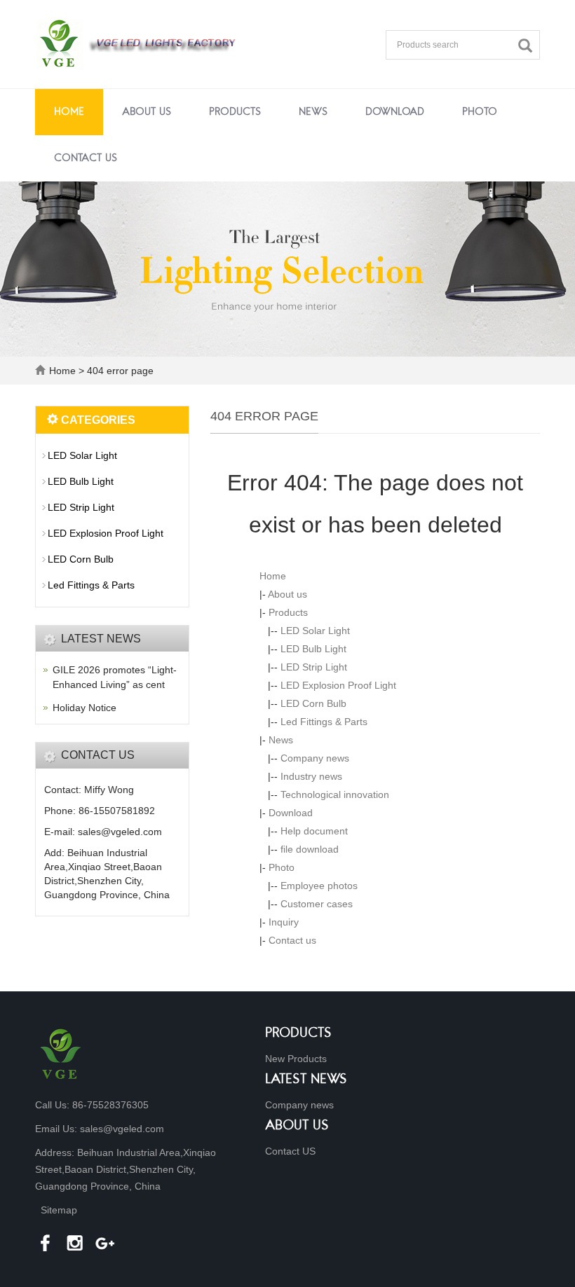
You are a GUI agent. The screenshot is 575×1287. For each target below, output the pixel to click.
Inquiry (284, 922)
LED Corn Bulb (313, 703)
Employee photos (319, 885)
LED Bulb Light (313, 648)
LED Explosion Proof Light (338, 685)
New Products (296, 1058)
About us (146, 112)
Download (394, 112)
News (313, 112)
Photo (479, 112)
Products (235, 112)
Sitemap (59, 1210)
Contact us (85, 158)
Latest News (306, 1080)
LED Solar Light (315, 630)
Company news (314, 758)
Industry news (311, 776)
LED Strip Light (313, 667)
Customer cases (316, 903)
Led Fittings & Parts (323, 721)
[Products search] (528, 45)
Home (69, 112)
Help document (314, 831)
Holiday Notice (84, 707)
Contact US (290, 1151)
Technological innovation (334, 794)
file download (309, 849)
